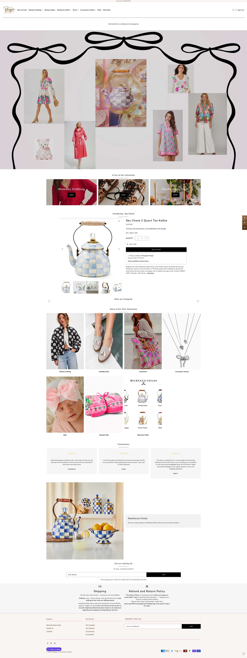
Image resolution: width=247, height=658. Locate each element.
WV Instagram (90, 625)
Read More (150, 273)
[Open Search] (233, 10)
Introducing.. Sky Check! (123, 214)
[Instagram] (51, 643)
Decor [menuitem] (75, 10)
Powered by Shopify (65, 652)
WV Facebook (90, 628)
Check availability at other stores (138, 261)
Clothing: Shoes (104, 372)
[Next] (119, 249)
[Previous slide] (49, 301)
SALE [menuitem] (99, 10)
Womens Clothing (65, 372)
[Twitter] (55, 643)
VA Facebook (90, 634)
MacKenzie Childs (143, 435)
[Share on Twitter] (244, 222)
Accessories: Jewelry (182, 372)
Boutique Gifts (104, 435)
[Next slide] (198, 301)
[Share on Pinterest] (244, 227)
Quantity (129, 238)
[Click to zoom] (119, 221)
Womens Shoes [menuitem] (49, 10)
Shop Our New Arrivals (121, 100)
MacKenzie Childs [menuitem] (63, 10)
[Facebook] (47, 643)
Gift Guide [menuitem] (106, 10)
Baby (65, 435)
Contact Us (49, 628)
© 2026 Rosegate (51, 652)
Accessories (143, 372)
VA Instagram (90, 631)
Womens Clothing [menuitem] (35, 10)
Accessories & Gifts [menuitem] (87, 10)
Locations (49, 631)
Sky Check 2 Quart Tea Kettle (146, 220)
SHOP (71, 195)
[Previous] (62, 249)
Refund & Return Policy (53, 625)
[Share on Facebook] (244, 217)
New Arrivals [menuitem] (22, 10)
